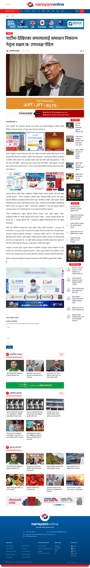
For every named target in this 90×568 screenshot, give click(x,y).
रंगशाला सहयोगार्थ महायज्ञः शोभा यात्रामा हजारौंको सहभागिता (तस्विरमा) (77, 281)
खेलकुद (62, 11)
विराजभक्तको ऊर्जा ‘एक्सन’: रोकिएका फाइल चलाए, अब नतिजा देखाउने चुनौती (54, 375)
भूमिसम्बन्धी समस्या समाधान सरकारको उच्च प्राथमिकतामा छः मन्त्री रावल (34, 375)
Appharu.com (81, 562)
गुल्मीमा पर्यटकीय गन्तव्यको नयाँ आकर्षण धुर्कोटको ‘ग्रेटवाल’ (77, 225)
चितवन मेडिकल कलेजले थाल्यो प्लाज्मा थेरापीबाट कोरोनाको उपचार (77, 300)
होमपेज (21, 11)
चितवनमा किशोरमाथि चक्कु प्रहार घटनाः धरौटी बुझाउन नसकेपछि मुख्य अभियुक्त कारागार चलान (15, 414)
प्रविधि (53, 11)
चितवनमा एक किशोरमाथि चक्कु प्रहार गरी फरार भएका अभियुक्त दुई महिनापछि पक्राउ (35, 414)
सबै (61, 354)
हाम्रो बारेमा (57, 546)
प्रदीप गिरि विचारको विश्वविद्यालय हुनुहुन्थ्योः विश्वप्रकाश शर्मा (15, 374)
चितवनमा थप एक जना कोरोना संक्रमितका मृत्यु (78, 309)
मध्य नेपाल (34, 11)
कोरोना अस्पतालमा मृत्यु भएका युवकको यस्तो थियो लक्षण (78, 290)
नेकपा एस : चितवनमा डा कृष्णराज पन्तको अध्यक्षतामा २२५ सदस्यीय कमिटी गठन (77, 271)
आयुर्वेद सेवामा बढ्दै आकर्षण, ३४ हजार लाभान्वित (79, 177)
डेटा (55, 554)
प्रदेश (39, 11)
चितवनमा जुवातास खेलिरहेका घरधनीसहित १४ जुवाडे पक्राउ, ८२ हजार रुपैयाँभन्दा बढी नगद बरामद (15, 435)
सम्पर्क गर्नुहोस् (58, 548)
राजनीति (43, 11)
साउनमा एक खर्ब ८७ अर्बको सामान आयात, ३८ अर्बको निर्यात (75, 489)
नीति (56, 552)
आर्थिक (48, 11)
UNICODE (82, 11)
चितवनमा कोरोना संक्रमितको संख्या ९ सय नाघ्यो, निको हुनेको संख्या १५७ (78, 318)
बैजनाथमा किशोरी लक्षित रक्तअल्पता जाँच (33, 489)
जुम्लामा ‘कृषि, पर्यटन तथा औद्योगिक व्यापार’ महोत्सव (79, 166)
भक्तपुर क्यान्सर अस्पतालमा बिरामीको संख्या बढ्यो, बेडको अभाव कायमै (79, 140)
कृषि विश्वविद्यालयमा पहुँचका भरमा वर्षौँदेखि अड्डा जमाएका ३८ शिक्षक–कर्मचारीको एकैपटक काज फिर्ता (34, 436)
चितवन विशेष (27, 11)
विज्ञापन (56, 550)
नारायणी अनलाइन (14, 51)
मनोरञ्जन (57, 11)
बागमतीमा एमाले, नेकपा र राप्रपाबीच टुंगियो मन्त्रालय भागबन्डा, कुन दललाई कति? (54, 414)
